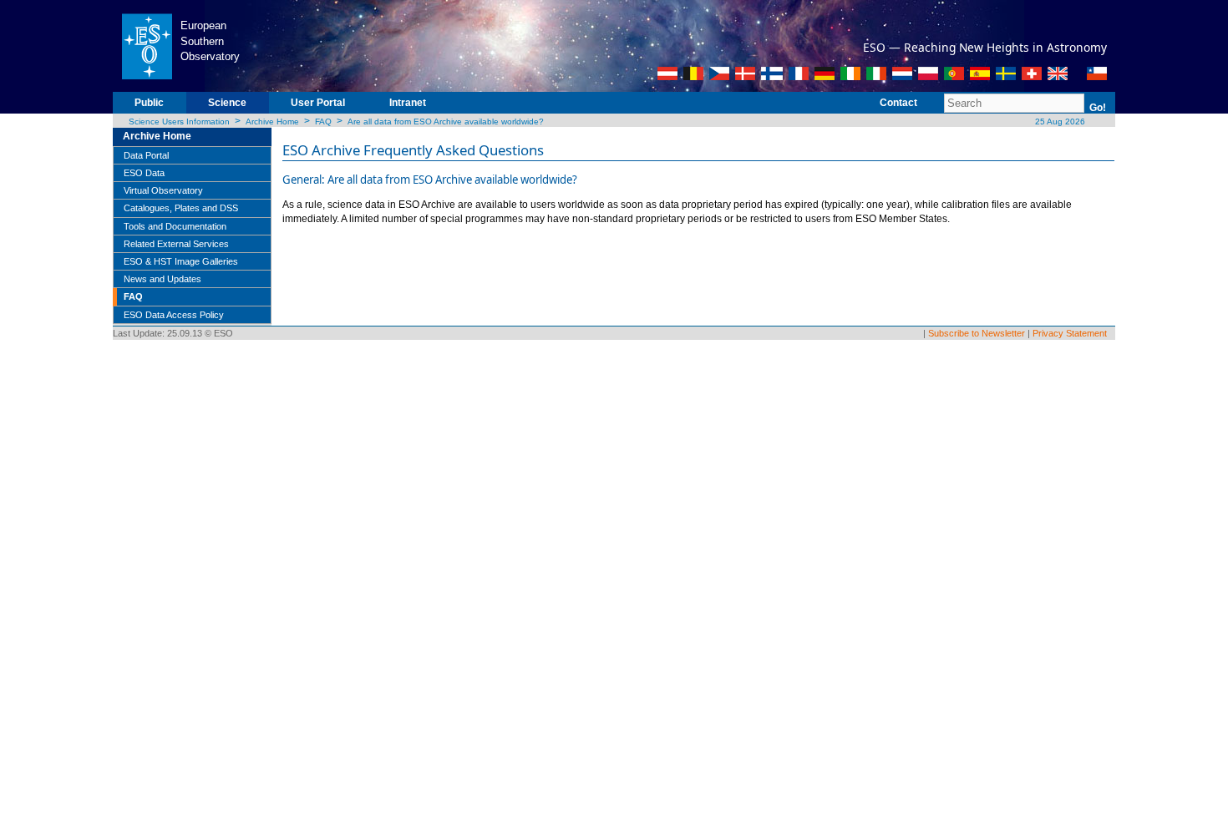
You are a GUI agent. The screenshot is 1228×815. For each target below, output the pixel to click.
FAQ (323, 121)
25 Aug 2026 (1059, 121)
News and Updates (162, 279)
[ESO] (146, 45)
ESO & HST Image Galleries (181, 261)
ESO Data (144, 173)
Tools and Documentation (175, 226)
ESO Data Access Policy (174, 315)
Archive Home (272, 121)
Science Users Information (179, 121)
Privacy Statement (1070, 333)
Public (149, 103)
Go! (1097, 108)
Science (227, 103)
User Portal (318, 103)
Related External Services (176, 244)
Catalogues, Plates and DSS (181, 208)
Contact (898, 103)
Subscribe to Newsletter (976, 333)
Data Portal (146, 155)
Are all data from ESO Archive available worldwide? (446, 121)
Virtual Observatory (163, 190)
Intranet (407, 103)
